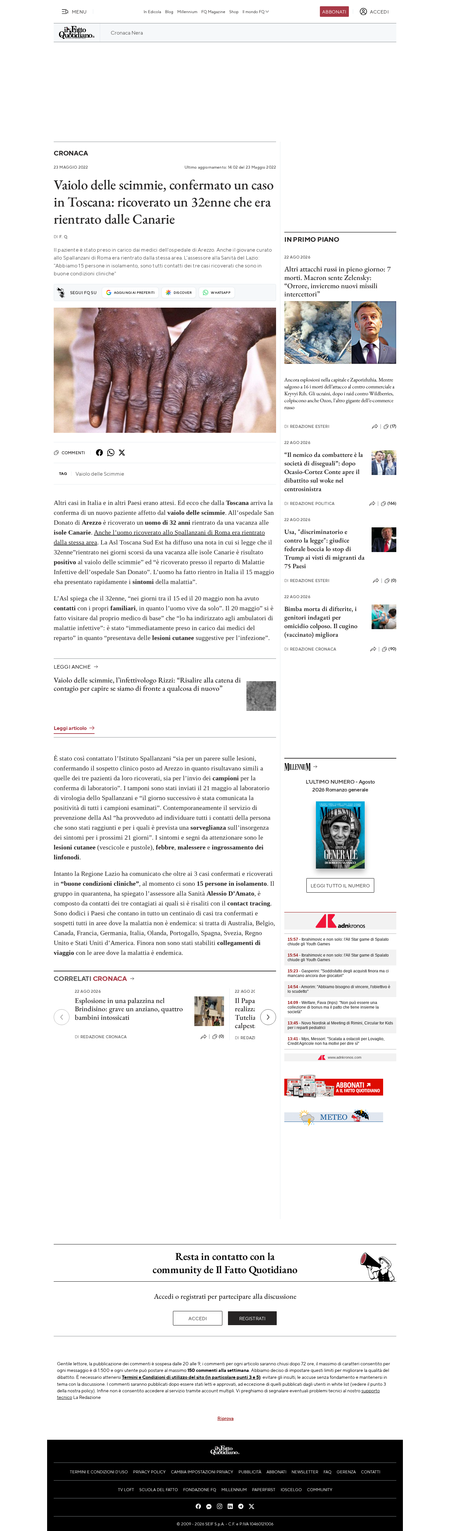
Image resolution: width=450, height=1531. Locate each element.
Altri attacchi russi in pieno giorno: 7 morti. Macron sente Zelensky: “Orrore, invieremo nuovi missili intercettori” (337, 281)
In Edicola (152, 12)
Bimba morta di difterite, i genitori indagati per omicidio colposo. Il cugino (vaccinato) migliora (320, 621)
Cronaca (71, 153)
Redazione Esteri (306, 426)
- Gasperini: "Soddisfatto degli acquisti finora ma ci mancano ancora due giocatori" (338, 973)
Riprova (225, 1418)
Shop (234, 12)
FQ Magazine (213, 12)
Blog (169, 12)
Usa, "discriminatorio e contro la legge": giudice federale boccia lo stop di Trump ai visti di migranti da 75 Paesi (324, 548)
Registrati (252, 1318)
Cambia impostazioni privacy (202, 1471)
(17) (393, 426)
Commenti (73, 452)
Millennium (187, 12)
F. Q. (61, 236)
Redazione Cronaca (101, 1036)
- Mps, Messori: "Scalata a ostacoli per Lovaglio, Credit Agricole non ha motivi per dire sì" (336, 1041)
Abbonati (334, 11)
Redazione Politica (309, 503)
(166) (391, 503)
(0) (221, 1036)
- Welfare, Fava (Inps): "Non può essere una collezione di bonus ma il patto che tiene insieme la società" (333, 1007)
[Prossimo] (268, 1017)
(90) (392, 649)
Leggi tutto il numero (340, 885)
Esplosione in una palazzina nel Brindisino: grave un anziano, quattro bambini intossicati (129, 1009)
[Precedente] (62, 1017)
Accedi (197, 1318)
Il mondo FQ (253, 11)
